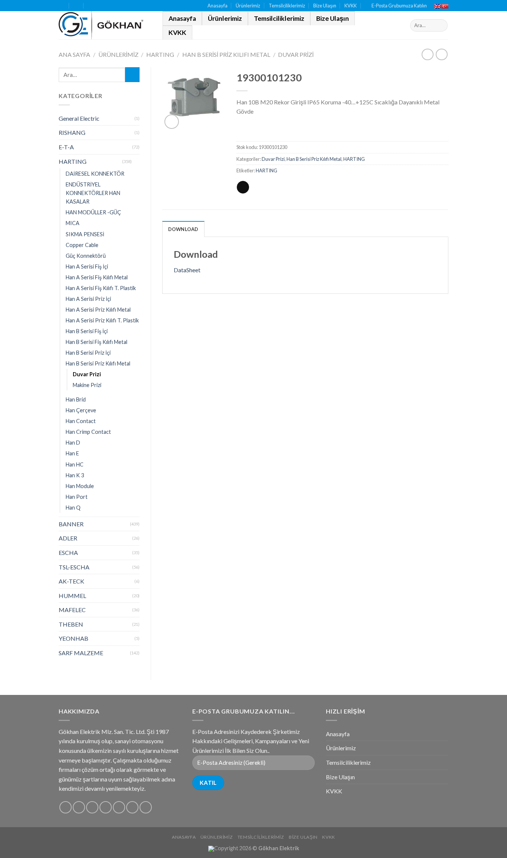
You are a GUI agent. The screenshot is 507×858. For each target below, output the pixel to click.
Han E (72, 453)
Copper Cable (82, 245)
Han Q (73, 507)
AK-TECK (71, 581)
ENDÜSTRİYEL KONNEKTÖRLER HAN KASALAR (93, 193)
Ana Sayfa (74, 54)
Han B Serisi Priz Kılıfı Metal (226, 54)
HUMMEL (72, 595)
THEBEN (71, 624)
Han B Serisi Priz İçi (88, 353)
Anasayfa (217, 6)
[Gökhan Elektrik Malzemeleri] (105, 25)
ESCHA (68, 552)
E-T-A (66, 146)
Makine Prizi (87, 385)
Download (183, 229)
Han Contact (81, 421)
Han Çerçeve (81, 410)
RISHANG (72, 132)
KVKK (350, 6)
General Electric (79, 118)
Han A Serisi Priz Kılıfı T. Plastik (102, 320)
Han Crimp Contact (88, 432)
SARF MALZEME (81, 652)
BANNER (71, 523)
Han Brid (76, 399)
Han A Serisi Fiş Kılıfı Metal (97, 277)
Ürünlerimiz (248, 6)
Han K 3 (75, 475)
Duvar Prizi (296, 54)
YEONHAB (73, 638)
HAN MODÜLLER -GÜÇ (93, 212)
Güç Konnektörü (86, 256)
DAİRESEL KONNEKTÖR (95, 173)
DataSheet (187, 269)
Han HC (75, 464)
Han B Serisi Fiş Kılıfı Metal (96, 342)
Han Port (77, 497)
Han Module (80, 486)
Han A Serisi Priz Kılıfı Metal (98, 309)
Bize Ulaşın (324, 6)
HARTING (160, 54)
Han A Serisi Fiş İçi (87, 266)
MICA (72, 223)
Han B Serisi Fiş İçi (87, 331)
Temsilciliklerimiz (287, 6)
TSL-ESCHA (74, 567)
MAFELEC (72, 609)
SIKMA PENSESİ (85, 234)
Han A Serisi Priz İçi (88, 299)
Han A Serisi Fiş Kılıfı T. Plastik (101, 288)
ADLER (68, 538)
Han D (73, 442)
